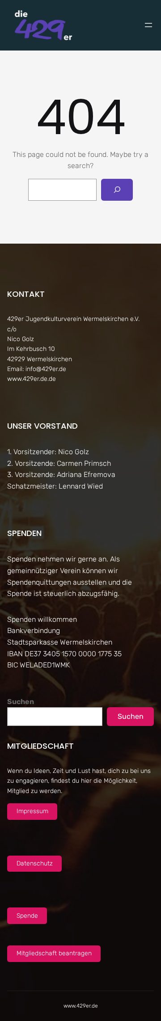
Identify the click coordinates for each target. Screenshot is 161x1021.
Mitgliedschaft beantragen (54, 953)
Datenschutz (35, 863)
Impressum (32, 811)
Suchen (20, 701)
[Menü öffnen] (148, 25)
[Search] (117, 190)
